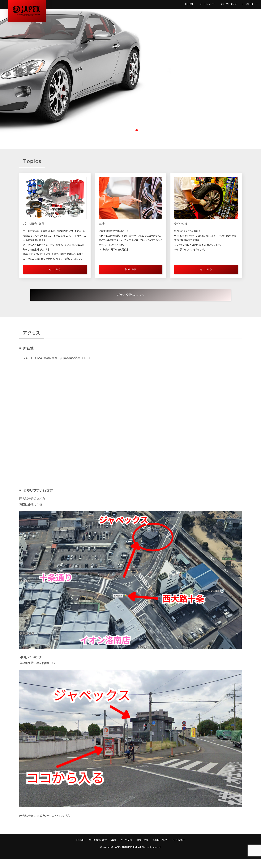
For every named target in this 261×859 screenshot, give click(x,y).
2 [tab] (130, 130)
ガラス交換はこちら (130, 294)
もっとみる (55, 269)
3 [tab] (136, 130)
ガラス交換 (143, 840)
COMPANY (229, 4)
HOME (189, 4)
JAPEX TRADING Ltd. (125, 847)
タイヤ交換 (126, 840)
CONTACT (250, 4)
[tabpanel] (130, 67)
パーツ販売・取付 (98, 840)
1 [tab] (124, 130)
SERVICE (209, 4)
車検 (113, 840)
